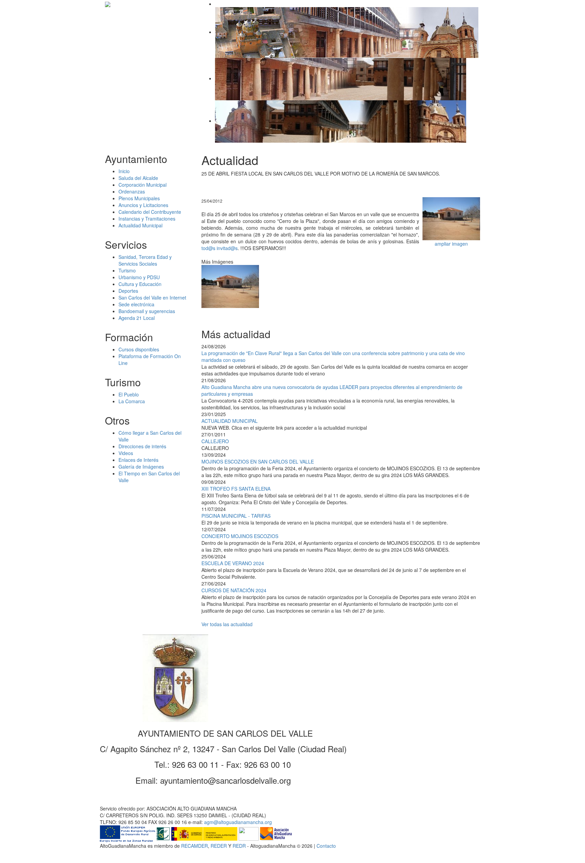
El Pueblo (128, 394)
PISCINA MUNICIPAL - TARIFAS (235, 515)
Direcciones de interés (142, 446)
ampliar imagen (451, 243)
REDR (240, 845)
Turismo (127, 270)
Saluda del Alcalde (138, 177)
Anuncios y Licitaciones (143, 205)
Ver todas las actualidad (227, 624)
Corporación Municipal (142, 184)
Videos (125, 453)
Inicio (124, 171)
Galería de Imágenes (141, 466)
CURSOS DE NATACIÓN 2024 (233, 590)
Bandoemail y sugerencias (146, 311)
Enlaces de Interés (138, 459)
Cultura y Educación (139, 284)
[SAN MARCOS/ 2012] (451, 217)
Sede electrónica (136, 304)
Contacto (326, 845)
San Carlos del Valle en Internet (152, 297)
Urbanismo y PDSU (139, 277)
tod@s (208, 248)
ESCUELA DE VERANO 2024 (232, 563)
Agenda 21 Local (136, 317)
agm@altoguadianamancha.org (238, 822)
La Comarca (131, 401)
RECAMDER (194, 845)
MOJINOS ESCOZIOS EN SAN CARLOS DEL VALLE (257, 461)
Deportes (128, 290)
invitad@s (227, 248)
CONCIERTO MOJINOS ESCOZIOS (239, 536)
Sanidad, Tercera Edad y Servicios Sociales (145, 260)
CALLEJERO (215, 441)
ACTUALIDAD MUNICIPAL (229, 420)
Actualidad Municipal (140, 225)
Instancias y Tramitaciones (146, 218)
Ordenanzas (131, 191)
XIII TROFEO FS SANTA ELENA (235, 488)
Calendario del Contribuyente (149, 211)
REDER (219, 845)
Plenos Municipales (139, 198)
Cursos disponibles (138, 349)
